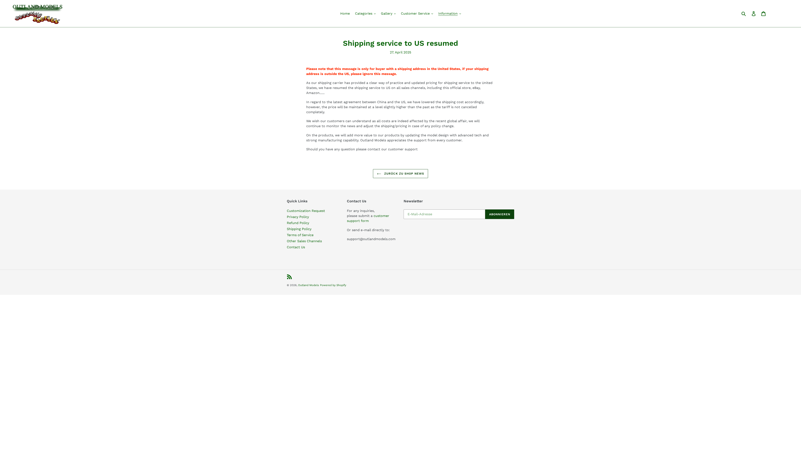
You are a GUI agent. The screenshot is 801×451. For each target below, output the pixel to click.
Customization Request (306, 211)
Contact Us (296, 247)
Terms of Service (300, 235)
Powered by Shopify (333, 285)
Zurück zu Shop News (403, 173)
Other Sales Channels (304, 241)
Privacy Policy (298, 217)
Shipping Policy (299, 229)
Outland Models (308, 285)
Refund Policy (298, 223)
